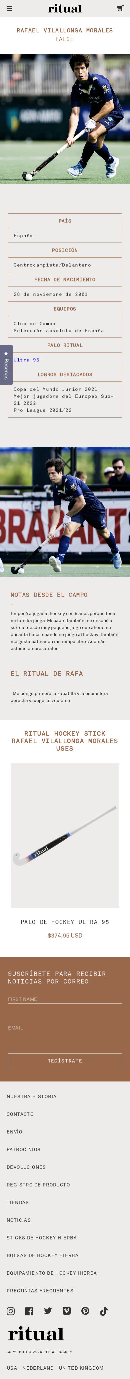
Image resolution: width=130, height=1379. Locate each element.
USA (12, 1368)
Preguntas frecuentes (40, 1291)
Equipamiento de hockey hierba (52, 1273)
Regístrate (64, 1061)
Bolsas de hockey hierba (43, 1255)
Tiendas (18, 1202)
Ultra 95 (27, 360)
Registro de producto (38, 1185)
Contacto (20, 1114)
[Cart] (120, 8)
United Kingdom (81, 1368)
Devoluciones (26, 1167)
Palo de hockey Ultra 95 (65, 922)
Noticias (19, 1220)
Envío (14, 1132)
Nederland (38, 1368)
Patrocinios (24, 1149)
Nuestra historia (32, 1096)
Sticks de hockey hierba (42, 1238)
